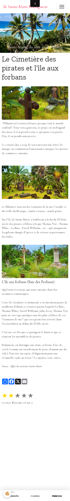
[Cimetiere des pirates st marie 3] (35, 182)
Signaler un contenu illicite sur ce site (35, 478)
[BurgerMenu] (62, 6)
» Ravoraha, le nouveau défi (51, 421)
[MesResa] (56, 496)
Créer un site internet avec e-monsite (35, 472)
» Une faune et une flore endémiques (37, 430)
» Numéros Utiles (51, 458)
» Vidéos (32, 438)
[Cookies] (7, 494)
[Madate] (35, 496)
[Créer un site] (13, 496)
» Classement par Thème (50, 454)
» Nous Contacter (50, 438)
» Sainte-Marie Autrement (18, 421)
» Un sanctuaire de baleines (47, 434)
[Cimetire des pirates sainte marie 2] (35, 103)
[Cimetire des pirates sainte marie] (35, 261)
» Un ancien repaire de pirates (24, 425)
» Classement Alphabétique (18, 454)
